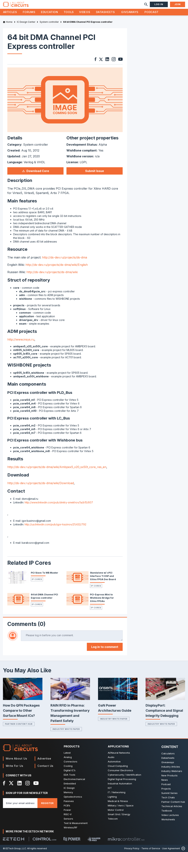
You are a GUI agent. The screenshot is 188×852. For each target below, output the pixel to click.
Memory (68, 792)
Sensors (68, 818)
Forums (29, 12)
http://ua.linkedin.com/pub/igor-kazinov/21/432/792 (55, 524)
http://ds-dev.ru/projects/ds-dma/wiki (52, 272)
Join (177, 4)
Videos (84, 12)
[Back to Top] (182, 848)
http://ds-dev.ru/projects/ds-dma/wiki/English (57, 265)
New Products (169, 775)
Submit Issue (94, 171)
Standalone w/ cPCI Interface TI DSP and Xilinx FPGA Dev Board (103, 576)
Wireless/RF (70, 827)
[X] (11, 783)
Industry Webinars (171, 771)
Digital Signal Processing (122, 779)
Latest (67, 752)
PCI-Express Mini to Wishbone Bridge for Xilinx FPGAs (102, 598)
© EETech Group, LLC (14, 848)
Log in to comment (104, 647)
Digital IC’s (69, 770)
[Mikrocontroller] (126, 839)
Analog (68, 757)
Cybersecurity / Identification (124, 774)
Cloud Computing (118, 765)
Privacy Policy (131, 848)
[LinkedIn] (19, 783)
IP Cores (37, 579)
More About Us (16, 758)
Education (49, 12)
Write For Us (14, 766)
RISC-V (68, 814)
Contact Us (45, 766)
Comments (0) (26, 624)
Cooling (68, 765)
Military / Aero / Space (120, 805)
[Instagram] (27, 783)
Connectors (70, 761)
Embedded (70, 783)
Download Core (37, 171)
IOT (110, 787)
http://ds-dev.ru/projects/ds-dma (64, 257)
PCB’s (67, 805)
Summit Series (169, 793)
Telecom (113, 818)
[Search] (146, 4)
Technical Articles (171, 806)
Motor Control (116, 809)
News (164, 779)
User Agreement (171, 848)
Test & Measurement (76, 823)
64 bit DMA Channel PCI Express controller (44, 596)
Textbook (166, 810)
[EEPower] (72, 839)
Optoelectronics (73, 796)
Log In (158, 4)
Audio (111, 757)
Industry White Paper (66, 729)
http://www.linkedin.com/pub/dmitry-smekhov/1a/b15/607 (59, 502)
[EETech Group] (13, 839)
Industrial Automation (120, 783)
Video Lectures (170, 815)
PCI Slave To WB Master (44, 572)
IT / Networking (116, 792)
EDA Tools (69, 774)
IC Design (69, 787)
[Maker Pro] (94, 839)
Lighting (112, 796)
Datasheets (105, 12)
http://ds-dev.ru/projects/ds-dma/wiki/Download (40, 483)
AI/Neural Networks (119, 752)
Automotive (114, 761)
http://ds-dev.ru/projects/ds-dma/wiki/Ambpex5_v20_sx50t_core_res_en (56, 467)
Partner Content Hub (18, 724)
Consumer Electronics (120, 770)
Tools (69, 12)
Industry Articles (170, 766)
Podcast (151, 12)
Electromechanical (74, 779)
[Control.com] (44, 839)
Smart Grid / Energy (119, 814)
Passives (69, 801)
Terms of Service (150, 848)
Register (47, 803)
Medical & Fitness (118, 801)
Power (67, 809)
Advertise (44, 758)
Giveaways (129, 12)
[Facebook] (4, 783)
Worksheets (168, 819)
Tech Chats (168, 797)
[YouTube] (36, 783)
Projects (166, 788)
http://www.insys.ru (20, 339)
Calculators (168, 753)
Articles (10, 12)
